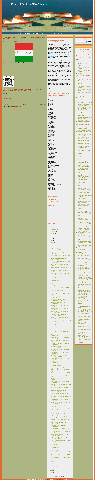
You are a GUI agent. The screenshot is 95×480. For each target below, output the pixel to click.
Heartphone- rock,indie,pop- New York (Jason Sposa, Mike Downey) (84, 224)
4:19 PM (15, 41)
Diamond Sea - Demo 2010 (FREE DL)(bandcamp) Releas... (59, 332)
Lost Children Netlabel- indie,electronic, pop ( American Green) (83, 252)
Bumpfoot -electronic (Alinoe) (84, 157)
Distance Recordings (82, 198)
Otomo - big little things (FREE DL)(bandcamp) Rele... (58, 259)
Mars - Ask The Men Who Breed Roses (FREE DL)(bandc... (60, 335)
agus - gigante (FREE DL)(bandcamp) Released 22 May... (59, 250)
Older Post (42, 104)
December (53, 229)
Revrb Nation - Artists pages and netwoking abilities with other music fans (84, 114)
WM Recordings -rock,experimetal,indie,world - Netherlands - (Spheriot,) (84, 336)
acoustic (11, 89)
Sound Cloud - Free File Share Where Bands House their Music (84, 94)
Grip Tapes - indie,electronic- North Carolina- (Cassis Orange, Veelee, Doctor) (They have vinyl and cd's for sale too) (85, 212)
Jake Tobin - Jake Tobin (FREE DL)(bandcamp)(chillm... (59, 364)
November (53, 231)
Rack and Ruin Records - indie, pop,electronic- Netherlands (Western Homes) (85, 297)
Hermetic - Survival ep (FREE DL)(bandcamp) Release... (58, 247)
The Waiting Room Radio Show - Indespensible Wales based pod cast (85, 86)
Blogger (63, 476)
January (53, 466)
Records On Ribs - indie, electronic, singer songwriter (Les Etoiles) (84, 302)
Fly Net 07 (66, 479)
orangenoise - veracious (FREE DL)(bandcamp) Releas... (59, 391)
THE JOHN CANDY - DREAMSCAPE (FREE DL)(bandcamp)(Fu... (61, 458)
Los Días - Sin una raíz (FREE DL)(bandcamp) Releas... (59, 347)
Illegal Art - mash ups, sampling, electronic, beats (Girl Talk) (84, 232)
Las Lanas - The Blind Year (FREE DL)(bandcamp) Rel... (59, 367)
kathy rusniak (55, 201)
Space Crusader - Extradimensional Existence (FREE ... (59, 244)
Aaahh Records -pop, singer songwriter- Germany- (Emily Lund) (84, 131)
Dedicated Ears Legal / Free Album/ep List (31, 4)
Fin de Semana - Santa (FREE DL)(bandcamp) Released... (58, 449)
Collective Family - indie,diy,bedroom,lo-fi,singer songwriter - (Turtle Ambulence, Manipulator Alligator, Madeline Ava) (84, 175)
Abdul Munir (53, 479)
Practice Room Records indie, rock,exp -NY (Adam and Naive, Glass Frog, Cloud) (84, 290)
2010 (51, 474)
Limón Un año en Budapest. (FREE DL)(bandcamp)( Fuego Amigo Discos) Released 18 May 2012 (23, 90)
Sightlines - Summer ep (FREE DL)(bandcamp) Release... (59, 300)
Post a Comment (7, 98)
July (52, 238)
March (52, 463)
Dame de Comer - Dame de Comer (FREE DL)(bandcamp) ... (60, 280)
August (52, 236)
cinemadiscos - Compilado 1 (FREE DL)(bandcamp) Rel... (60, 408)
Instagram (80, 73)
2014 (51, 228)
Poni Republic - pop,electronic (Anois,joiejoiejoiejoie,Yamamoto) (84, 286)
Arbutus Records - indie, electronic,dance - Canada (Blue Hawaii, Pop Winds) (84, 139)
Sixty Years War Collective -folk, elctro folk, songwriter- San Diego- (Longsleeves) (84, 315)
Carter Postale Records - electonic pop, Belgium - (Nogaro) (83, 170)
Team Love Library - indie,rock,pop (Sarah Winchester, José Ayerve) (83, 323)
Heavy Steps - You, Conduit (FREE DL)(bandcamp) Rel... (60, 362)
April (52, 461)
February (53, 464)
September (53, 235)
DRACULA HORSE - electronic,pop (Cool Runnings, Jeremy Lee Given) (85, 201)
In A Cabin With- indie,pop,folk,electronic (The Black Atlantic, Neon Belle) (84, 237)
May (52, 242)
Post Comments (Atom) (15, 106)
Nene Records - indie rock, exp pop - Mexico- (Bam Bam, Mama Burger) (84, 264)
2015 (51, 226)
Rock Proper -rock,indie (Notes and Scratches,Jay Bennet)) (84, 306)
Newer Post (5, 104)
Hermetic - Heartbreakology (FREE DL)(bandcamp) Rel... (60, 344)
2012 (51, 470)
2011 (51, 472)
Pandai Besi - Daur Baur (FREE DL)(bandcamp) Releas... (59, 426)
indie (22, 89)
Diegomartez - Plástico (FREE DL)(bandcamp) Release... (58, 315)
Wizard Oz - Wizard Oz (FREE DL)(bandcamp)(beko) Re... (59, 356)
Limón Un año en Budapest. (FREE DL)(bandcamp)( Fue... (60, 435)
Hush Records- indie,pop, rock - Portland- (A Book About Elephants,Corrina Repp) (85, 228)
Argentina (15, 89)
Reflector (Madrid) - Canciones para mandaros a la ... (59, 291)
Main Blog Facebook (82, 63)
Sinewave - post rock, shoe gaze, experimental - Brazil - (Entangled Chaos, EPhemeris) (85, 310)
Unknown (54, 199)
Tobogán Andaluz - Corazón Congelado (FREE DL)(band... (59, 309)
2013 (51, 469)
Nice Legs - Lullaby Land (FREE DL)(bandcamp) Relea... (59, 438)
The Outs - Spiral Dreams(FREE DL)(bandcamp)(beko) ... (59, 414)
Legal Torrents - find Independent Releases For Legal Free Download (84, 121)
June (52, 240)
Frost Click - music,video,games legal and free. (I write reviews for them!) (85, 101)
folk (20, 89)
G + (79, 62)
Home (24, 104)
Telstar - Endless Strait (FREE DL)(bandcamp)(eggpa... (58, 423)
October (53, 233)
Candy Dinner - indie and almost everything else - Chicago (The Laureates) (83, 161)
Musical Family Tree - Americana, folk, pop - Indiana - (84, 260)
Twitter (79, 65)
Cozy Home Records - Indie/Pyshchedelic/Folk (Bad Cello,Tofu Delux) (84, 181)
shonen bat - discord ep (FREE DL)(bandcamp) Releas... (59, 303)
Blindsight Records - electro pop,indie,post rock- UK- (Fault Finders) (85, 152)
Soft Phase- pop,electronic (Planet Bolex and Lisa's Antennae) (84, 319)
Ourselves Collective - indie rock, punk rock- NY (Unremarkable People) (84, 274)
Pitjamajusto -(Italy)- (82, 282)
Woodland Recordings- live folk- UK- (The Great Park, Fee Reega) (84, 341)
